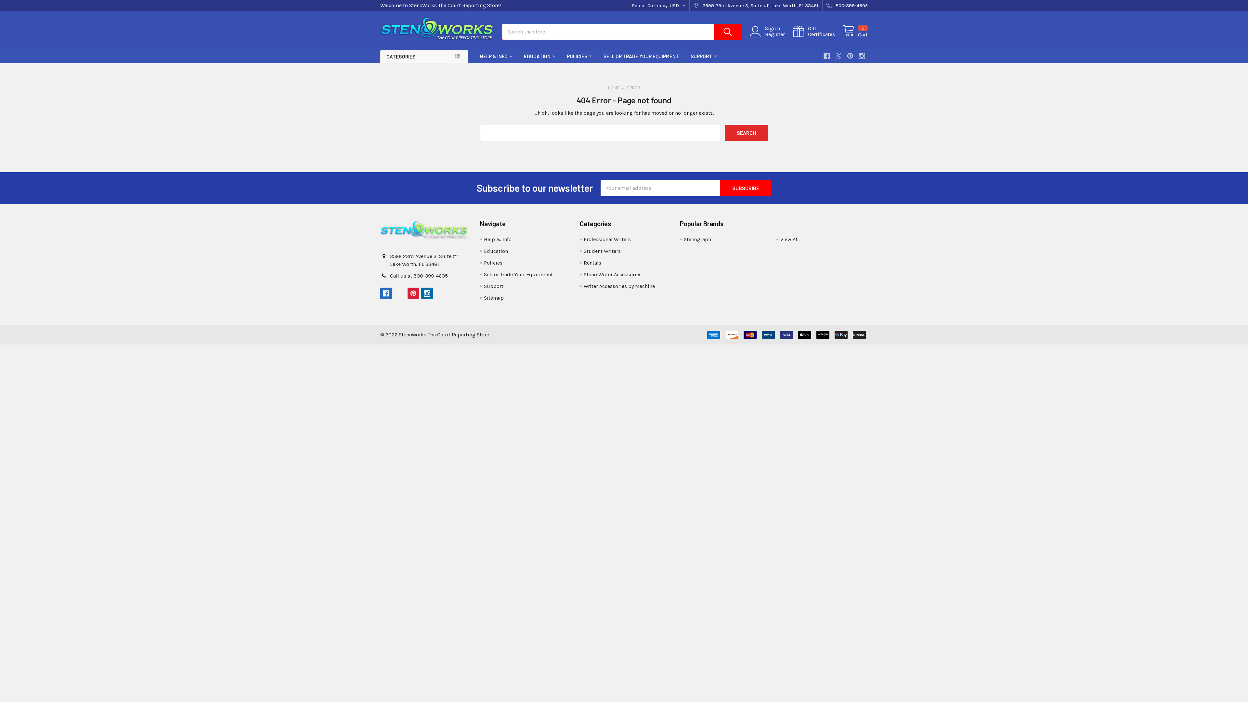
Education (537, 56)
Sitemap (494, 298)
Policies (577, 56)
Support (701, 56)
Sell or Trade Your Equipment (641, 56)
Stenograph (697, 239)
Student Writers (602, 251)
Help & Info (494, 56)
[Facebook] (827, 56)
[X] (838, 56)
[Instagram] (862, 56)
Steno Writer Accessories (613, 274)
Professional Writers (607, 239)
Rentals (592, 263)
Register (775, 34)
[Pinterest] (850, 56)
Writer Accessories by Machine (619, 286)
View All (789, 239)
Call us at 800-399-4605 (419, 276)
